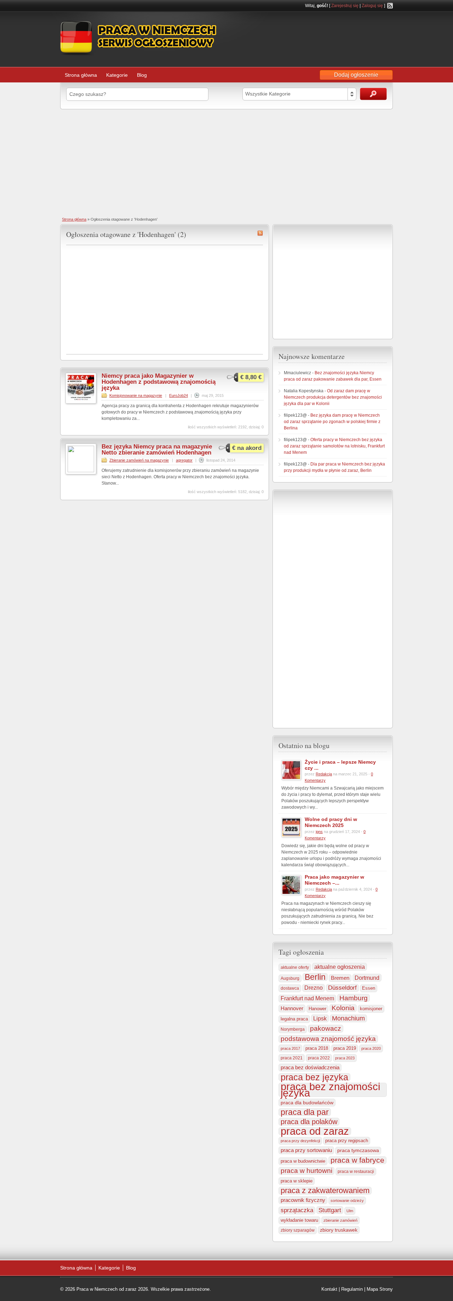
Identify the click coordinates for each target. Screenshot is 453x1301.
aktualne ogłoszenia (339, 967)
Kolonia (343, 1008)
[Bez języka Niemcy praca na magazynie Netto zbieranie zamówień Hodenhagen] (80, 470)
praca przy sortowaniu (306, 1150)
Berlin (315, 977)
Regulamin (352, 1289)
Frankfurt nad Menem (307, 998)
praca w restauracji (356, 1171)
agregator (184, 460)
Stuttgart (330, 1210)
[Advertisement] (226, 162)
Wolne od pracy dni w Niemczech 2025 (331, 822)
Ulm (349, 1211)
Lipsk (320, 1018)
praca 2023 (345, 1058)
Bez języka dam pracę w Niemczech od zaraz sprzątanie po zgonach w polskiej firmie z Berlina (332, 421)
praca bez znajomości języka (330, 1090)
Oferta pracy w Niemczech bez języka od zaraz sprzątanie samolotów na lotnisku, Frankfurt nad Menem (334, 446)
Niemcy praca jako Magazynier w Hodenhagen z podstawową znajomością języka (159, 381)
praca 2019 (344, 1048)
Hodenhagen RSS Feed (260, 233)
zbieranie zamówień (340, 1220)
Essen (368, 988)
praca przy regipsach (346, 1140)
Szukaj (373, 94)
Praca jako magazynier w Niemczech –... (334, 880)
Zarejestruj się (345, 5)
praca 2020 (371, 1048)
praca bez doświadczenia (310, 1067)
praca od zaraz (315, 1131)
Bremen (340, 978)
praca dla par (305, 1112)
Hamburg (353, 998)
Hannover (292, 1008)
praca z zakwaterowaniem (325, 1191)
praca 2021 (292, 1058)
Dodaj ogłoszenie (356, 75)
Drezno (313, 988)
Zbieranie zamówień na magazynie (139, 460)
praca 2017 (290, 1048)
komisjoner (371, 1008)
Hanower (317, 1008)
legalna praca (294, 1019)
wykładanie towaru (299, 1220)
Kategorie (117, 75)
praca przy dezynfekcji (300, 1141)
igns (319, 831)
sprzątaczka (297, 1210)
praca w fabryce (357, 1160)
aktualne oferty (295, 967)
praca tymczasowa (358, 1150)
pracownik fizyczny (303, 1200)
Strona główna (81, 75)
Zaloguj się (372, 5)
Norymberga (293, 1029)
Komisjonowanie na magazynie (135, 395)
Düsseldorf (342, 987)
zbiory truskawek (338, 1230)
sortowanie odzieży (347, 1200)
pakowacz (325, 1028)
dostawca (290, 988)
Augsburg (290, 978)
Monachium (348, 1018)
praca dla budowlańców (307, 1102)
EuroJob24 (178, 395)
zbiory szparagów (298, 1230)
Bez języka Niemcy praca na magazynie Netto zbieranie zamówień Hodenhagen (157, 449)
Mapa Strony (380, 1289)
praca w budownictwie (303, 1161)
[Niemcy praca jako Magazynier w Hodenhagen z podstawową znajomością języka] (80, 402)
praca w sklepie (296, 1181)
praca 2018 (316, 1048)
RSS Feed (390, 5)
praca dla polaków (309, 1122)
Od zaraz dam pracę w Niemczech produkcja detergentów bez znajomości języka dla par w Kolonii (333, 397)
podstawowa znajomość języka (328, 1038)
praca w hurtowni (306, 1170)
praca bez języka (314, 1077)
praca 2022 (319, 1058)
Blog (142, 75)
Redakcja (324, 774)
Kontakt (329, 1289)
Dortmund (367, 978)
